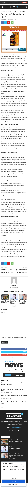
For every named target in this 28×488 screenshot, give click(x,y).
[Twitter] (5, 22)
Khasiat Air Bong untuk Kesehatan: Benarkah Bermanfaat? (13, 302)
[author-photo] (14, 280)
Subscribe (24, 354)
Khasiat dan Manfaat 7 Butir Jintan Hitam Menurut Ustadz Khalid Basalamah (7, 272)
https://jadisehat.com (14, 287)
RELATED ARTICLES (8, 291)
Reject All (14, 478)
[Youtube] (18, 430)
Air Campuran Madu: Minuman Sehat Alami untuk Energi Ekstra (21, 271)
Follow (24, 351)
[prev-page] (13, 306)
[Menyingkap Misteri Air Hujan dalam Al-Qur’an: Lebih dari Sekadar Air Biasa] (23, 297)
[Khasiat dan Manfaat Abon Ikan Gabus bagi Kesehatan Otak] (5, 297)
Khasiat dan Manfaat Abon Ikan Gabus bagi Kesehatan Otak (5, 301)
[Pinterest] (8, 22)
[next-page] (15, 306)
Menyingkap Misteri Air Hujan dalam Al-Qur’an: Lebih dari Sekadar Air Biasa (22, 302)
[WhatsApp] (12, 22)
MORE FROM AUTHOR (19, 291)
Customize (13, 474)
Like (25, 348)
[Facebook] (2, 22)
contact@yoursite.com (16, 427)
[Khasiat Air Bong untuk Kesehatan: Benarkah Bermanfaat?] (14, 297)
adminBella (4, 19)
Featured (2, 299)
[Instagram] (15, 430)
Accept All (14, 481)
